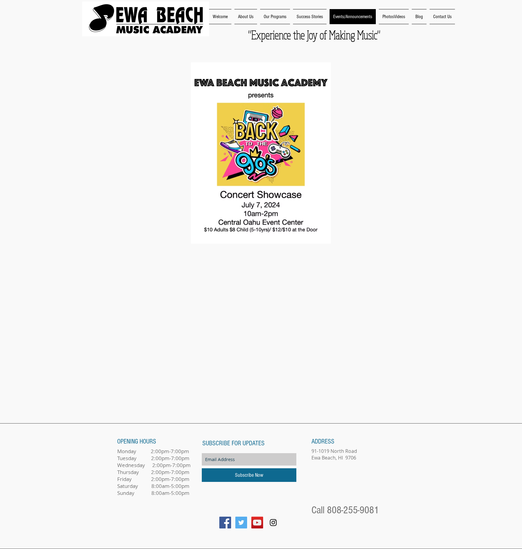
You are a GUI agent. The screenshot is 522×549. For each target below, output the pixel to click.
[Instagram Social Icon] (273, 522)
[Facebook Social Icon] (225, 522)
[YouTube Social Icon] (257, 522)
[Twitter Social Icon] (241, 522)
